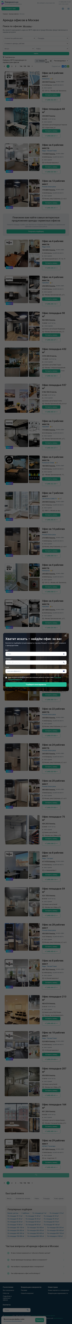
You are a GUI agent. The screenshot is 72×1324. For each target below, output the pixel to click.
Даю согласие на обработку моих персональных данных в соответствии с (34, 678)
